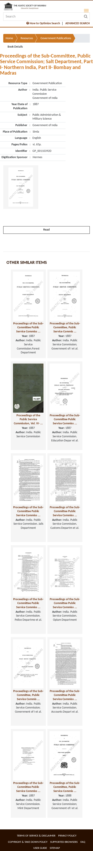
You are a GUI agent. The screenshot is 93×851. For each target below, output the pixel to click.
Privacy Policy (67, 835)
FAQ (82, 842)
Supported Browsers (64, 842)
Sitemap (55, 848)
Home (9, 38)
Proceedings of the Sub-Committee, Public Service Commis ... (65, 327)
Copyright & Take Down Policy (27, 842)
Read (46, 229)
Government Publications (55, 38)
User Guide (40, 848)
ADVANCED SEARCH (77, 23)
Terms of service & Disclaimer (36, 835)
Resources (27, 38)
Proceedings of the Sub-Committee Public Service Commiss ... (28, 327)
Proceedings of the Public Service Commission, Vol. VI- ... (28, 419)
